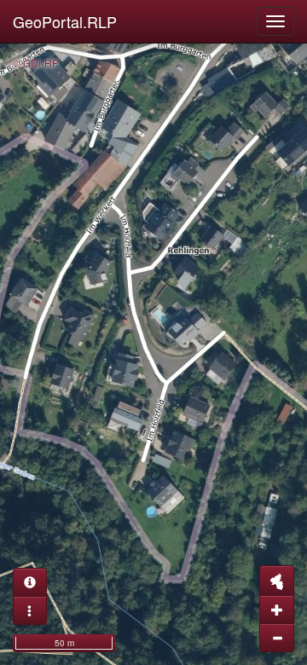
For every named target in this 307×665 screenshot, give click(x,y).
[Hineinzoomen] (276, 609)
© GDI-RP (36, 62)
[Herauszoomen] (276, 637)
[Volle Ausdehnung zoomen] (276, 580)
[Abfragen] (30, 582)
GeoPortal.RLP (65, 21)
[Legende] (30, 610)
